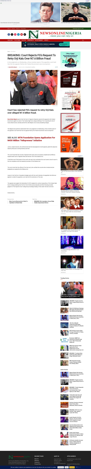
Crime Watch (30, 40)
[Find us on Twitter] (12, 34)
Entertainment (39, 40)
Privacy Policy (23, 28)
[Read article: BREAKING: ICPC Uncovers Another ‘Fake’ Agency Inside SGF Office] (64, 412)
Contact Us (18, 28)
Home (9, 51)
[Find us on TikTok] (25, 34)
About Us (9, 28)
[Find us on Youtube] (21, 34)
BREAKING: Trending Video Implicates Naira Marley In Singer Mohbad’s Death (75, 355)
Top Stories (17, 40)
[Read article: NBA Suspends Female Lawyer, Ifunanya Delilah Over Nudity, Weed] (64, 363)
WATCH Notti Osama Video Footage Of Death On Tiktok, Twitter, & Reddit (76, 332)
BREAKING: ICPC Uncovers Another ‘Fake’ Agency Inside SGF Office (75, 411)
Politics (24, 40)
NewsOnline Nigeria (13, 67)
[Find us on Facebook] (9, 34)
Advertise (13, 28)
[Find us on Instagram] (15, 34)
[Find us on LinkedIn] (18, 34)
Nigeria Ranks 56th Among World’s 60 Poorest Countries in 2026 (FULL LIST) (76, 317)
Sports (46, 40)
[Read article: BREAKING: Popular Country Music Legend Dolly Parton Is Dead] (64, 303)
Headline (33, 67)
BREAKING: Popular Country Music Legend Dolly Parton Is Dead (76, 302)
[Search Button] (82, 40)
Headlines (10, 40)
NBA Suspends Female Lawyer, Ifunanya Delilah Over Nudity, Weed (75, 362)
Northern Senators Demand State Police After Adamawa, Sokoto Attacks (76, 404)
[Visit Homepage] (54, 34)
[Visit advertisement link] (45, 45)
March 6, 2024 (21, 67)
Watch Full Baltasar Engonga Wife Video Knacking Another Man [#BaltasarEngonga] (76, 310)
